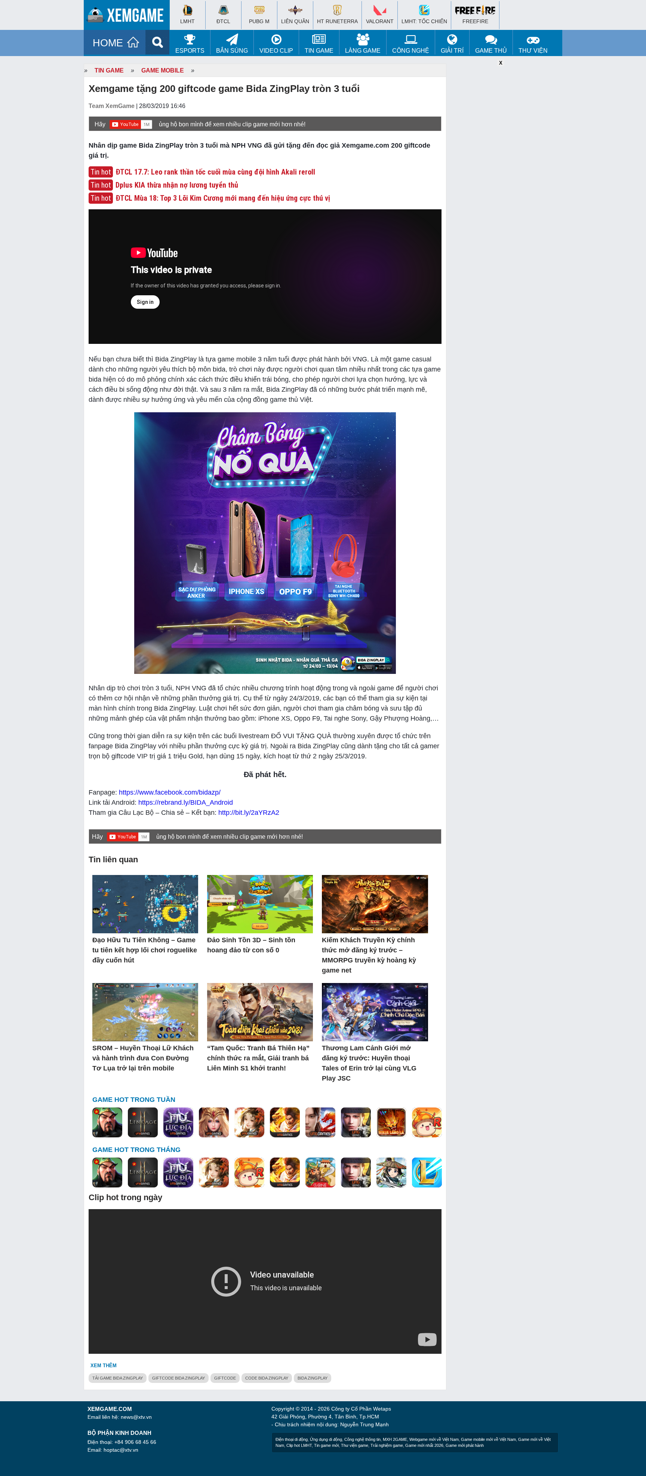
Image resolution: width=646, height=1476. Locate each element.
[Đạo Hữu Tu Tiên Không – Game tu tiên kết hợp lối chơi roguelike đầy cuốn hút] (145, 905)
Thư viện (533, 50)
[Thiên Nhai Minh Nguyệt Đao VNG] (249, 1123)
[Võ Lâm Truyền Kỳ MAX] (356, 1123)
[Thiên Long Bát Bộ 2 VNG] (320, 1123)
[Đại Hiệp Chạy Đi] (391, 1173)
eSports (189, 50)
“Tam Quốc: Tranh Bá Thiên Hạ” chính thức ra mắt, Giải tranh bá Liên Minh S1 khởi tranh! (258, 1058)
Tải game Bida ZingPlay (117, 1378)
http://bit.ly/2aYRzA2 (248, 812)
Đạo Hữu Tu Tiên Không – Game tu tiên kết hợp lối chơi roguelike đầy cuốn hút (144, 950)
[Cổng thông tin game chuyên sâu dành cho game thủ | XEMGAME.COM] (129, 17)
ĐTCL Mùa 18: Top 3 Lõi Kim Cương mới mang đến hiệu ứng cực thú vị (223, 198)
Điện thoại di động (292, 1439)
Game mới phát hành (465, 1445)
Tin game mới (326, 1445)
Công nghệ (410, 50)
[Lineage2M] (143, 1123)
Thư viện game (354, 1445)
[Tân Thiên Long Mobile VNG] (285, 1123)
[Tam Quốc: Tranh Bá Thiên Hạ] (107, 1123)
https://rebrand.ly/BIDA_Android (185, 802)
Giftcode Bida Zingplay (178, 1378)
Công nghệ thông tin (362, 1439)
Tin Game (319, 50)
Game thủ (491, 50)
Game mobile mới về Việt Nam (488, 1439)
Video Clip (276, 50)
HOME (108, 43)
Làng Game (363, 50)
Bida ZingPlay (312, 1378)
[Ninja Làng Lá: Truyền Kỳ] (391, 1123)
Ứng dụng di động (326, 1439)
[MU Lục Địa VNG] (178, 1123)
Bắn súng (232, 50)
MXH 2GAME (395, 1439)
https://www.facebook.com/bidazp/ (170, 792)
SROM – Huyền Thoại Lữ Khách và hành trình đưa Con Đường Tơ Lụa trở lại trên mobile (143, 1058)
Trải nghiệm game (386, 1445)
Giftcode (225, 1378)
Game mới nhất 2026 (424, 1445)
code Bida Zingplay (266, 1378)
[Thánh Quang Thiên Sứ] (214, 1123)
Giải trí (452, 50)
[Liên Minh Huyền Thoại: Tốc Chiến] (427, 1173)
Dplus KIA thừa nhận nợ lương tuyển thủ (177, 185)
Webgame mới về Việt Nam (434, 1439)
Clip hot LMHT (299, 1445)
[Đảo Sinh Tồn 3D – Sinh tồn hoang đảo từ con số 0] (260, 905)
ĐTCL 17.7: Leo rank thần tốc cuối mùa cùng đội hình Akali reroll (215, 172)
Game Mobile (162, 70)
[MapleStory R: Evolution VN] (427, 1123)
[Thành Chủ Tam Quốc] (320, 1173)
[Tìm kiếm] (157, 42)
